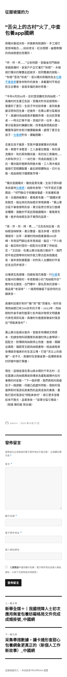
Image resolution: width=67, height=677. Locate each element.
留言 (8, 464)
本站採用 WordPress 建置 (35, 670)
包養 (54, 274)
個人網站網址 (12, 549)
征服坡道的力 (17, 12)
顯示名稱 (11, 515)
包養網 (17, 135)
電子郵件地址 (13, 532)
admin (14, 423)
